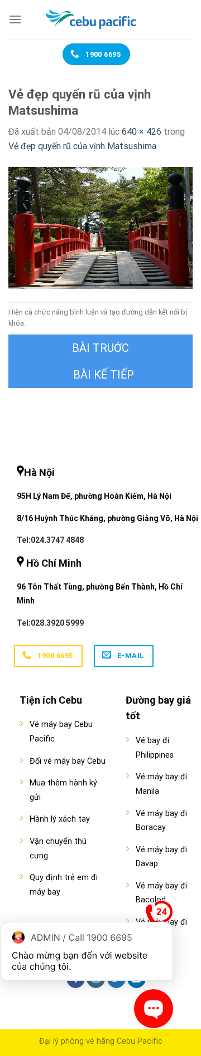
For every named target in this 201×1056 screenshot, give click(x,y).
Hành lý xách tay (60, 819)
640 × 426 (141, 131)
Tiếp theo (100, 374)
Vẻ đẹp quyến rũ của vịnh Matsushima (82, 146)
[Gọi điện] (159, 917)
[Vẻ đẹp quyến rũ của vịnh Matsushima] (100, 227)
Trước (100, 348)
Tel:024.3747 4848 (50, 540)
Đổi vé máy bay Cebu (68, 761)
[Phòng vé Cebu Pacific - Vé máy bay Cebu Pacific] (100, 19)
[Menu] (15, 19)
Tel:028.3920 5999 (50, 622)
